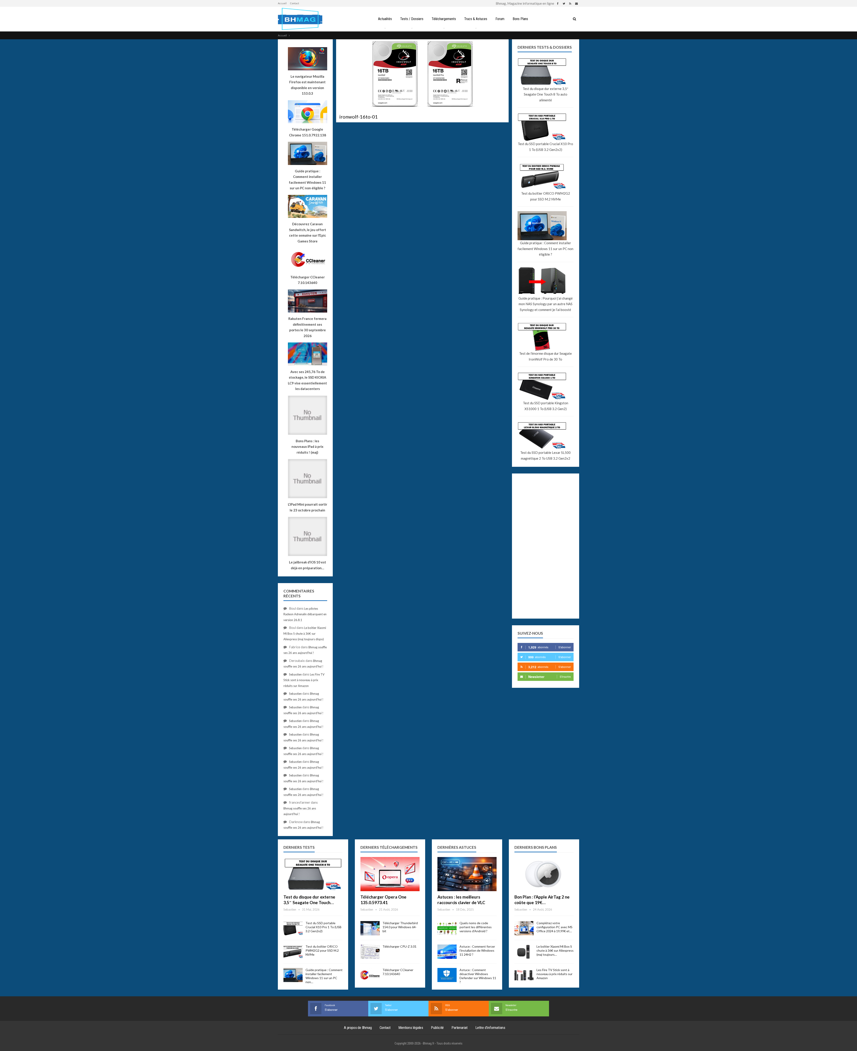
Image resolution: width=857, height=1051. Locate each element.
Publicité (437, 1027)
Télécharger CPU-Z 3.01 (399, 946)
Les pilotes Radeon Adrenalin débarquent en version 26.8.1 (305, 614)
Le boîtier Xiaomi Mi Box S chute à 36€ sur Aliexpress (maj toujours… (555, 950)
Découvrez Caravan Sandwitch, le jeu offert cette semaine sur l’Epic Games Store (307, 232)
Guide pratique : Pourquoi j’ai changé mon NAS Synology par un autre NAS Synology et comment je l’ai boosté (545, 304)
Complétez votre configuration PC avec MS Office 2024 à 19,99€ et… (554, 927)
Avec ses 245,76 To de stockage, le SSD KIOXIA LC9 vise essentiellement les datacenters (307, 380)
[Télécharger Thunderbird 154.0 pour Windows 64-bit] (370, 928)
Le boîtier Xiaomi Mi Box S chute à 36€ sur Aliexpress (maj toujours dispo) (304, 633)
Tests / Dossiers (411, 19)
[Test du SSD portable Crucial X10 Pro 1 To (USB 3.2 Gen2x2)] (293, 928)
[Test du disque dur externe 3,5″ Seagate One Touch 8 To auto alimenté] (313, 874)
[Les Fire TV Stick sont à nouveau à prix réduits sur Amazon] (524, 975)
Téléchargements (444, 19)
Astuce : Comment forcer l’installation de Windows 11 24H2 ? (477, 950)
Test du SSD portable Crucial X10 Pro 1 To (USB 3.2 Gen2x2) (545, 147)
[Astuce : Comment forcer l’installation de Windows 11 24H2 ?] (447, 952)
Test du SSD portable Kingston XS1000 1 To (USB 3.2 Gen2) (545, 406)
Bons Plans (520, 19)
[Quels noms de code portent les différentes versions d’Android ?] (447, 928)
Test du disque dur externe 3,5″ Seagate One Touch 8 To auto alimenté (545, 94)
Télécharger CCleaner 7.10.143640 (398, 972)
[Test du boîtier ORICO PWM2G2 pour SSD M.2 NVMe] (293, 952)
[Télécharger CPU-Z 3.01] (370, 952)
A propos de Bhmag (358, 1027)
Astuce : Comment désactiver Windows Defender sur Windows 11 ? (478, 976)
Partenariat (459, 1027)
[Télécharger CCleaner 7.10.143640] (370, 975)
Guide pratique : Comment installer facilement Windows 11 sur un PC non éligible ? (545, 248)
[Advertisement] (546, 546)
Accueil (282, 3)
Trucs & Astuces (475, 19)
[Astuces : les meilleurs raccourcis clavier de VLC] (467, 874)
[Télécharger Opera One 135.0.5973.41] (390, 874)
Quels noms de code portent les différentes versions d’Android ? (476, 927)
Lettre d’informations (490, 1027)
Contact (294, 3)
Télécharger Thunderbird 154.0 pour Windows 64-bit (400, 927)
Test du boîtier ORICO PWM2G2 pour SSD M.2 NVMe (545, 196)
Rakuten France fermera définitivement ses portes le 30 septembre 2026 (307, 327)
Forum (499, 19)
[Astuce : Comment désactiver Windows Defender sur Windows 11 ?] (447, 975)
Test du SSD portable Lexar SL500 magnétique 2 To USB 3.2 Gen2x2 (545, 455)
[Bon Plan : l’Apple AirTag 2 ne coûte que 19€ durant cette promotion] (544, 874)
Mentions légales (410, 1027)
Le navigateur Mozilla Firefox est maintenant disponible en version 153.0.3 (307, 85)
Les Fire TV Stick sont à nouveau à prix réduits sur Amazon (303, 680)
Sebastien (295, 674)
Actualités (385, 19)
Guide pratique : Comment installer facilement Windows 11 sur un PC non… (324, 976)
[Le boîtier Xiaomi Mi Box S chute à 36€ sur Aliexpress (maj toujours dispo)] (524, 952)
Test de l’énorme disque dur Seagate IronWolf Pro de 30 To (545, 356)
